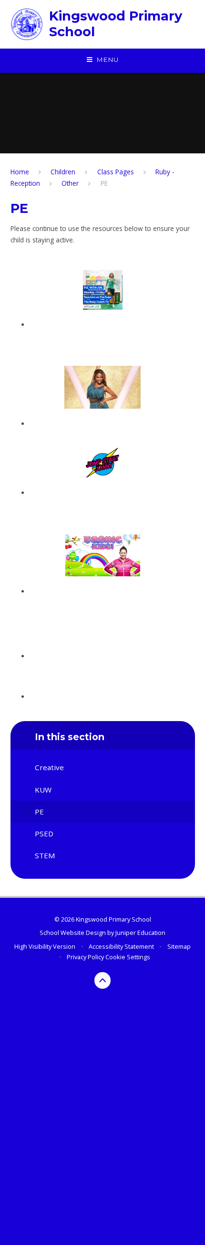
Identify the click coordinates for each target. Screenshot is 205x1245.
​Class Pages (115, 171)
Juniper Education (140, 932)
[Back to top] (102, 980)
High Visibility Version (44, 946)
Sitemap (179, 946)
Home (19, 171)
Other (70, 183)
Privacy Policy (85, 957)
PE (104, 183)
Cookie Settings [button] (127, 957)
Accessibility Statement (121, 946)
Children (63, 171)
